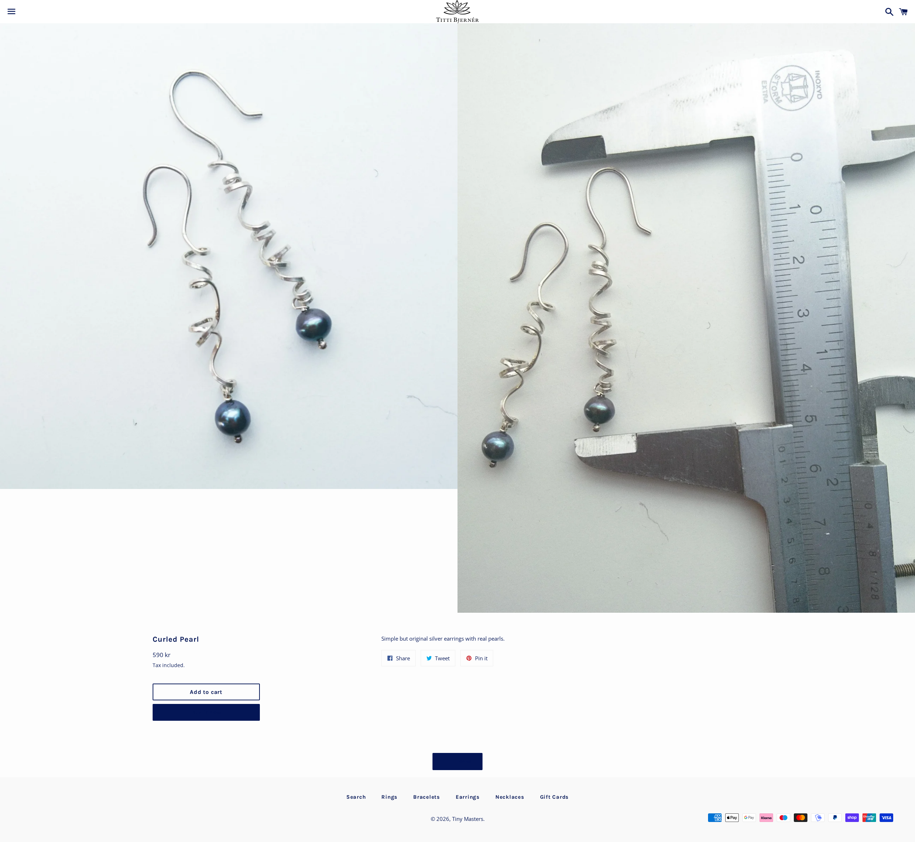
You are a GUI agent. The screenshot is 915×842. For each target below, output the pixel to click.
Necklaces (509, 797)
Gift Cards (554, 797)
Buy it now (206, 712)
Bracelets (426, 797)
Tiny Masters (467, 818)
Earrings (468, 797)
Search (356, 797)
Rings (389, 797)
